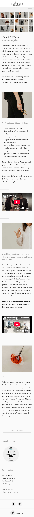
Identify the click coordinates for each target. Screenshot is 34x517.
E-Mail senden (13, 492)
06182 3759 (12, 489)
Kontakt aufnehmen (17, 430)
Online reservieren (8, 10)
